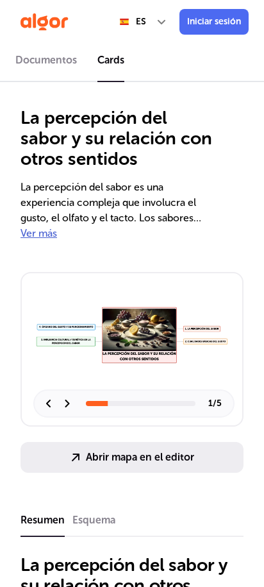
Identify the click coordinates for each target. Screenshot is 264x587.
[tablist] (132, 62)
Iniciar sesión (214, 21)
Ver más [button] (39, 233)
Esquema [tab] (93, 520)
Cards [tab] (110, 60)
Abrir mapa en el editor (140, 457)
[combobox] (143, 22)
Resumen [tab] (43, 520)
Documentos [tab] (46, 60)
